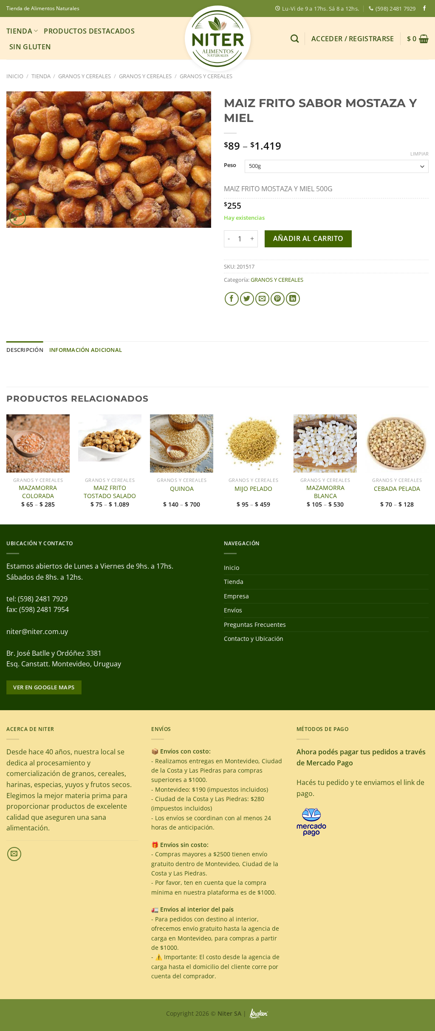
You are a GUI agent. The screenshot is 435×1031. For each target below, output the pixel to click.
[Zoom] (17, 217)
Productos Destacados (89, 31)
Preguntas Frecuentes (255, 624)
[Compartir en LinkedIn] (293, 299)
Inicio (14, 76)
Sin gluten (30, 46)
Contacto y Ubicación (253, 638)
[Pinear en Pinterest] (278, 299)
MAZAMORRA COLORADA (38, 492)
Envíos (233, 610)
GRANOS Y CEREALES (84, 76)
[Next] (428, 469)
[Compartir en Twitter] (247, 299)
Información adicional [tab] (85, 350)
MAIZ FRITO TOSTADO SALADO (110, 492)
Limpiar (419, 154)
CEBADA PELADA (397, 489)
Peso (230, 165)
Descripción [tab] (24, 350)
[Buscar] (295, 38)
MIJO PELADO (253, 489)
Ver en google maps (43, 687)
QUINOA (182, 489)
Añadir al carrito (308, 238)
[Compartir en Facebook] (232, 299)
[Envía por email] (262, 299)
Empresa (236, 596)
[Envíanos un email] (14, 854)
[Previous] (6, 469)
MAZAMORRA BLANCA (325, 492)
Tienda (19, 31)
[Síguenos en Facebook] (424, 8)
